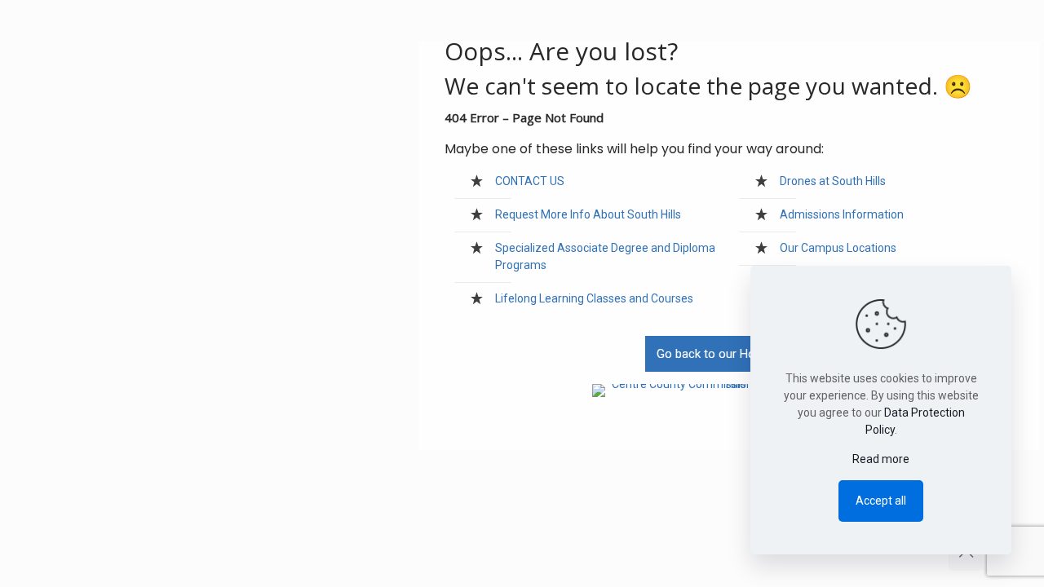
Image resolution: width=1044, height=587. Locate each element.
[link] (729, 390)
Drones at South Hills (833, 181)
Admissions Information (842, 214)
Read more (880, 459)
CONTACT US (529, 181)
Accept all (881, 500)
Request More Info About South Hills (588, 214)
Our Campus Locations (838, 247)
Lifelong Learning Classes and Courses (594, 298)
